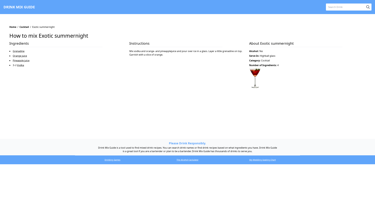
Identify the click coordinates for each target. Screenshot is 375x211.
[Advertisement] (97, 109)
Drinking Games (112, 159)
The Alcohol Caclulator (187, 159)
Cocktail (24, 27)
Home (12, 27)
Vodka (20, 65)
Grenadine (18, 51)
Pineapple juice (21, 60)
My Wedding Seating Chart (262, 159)
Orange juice (20, 55)
